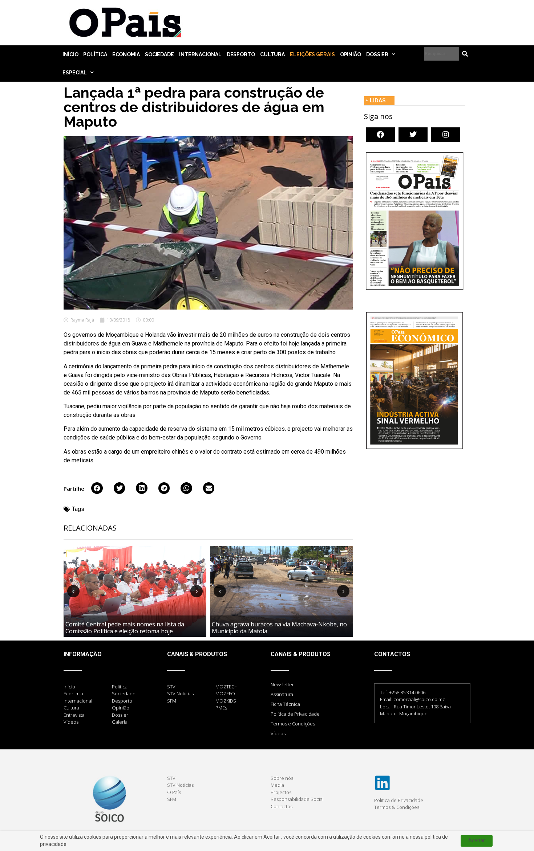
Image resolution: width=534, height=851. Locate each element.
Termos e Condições (293, 723)
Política (95, 54)
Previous (73, 591)
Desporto (241, 54)
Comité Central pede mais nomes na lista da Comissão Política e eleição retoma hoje (124, 627)
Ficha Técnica (285, 704)
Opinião (350, 54)
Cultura (272, 54)
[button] (97, 488)
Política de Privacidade (295, 714)
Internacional (200, 54)
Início (70, 54)
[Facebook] (380, 134)
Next (196, 591)
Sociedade (159, 54)
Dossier (377, 54)
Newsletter (282, 684)
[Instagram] (445, 134)
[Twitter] (413, 134)
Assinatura (282, 694)
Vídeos (278, 733)
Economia (126, 54)
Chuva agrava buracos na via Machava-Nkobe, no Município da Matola (279, 627)
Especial (74, 72)
